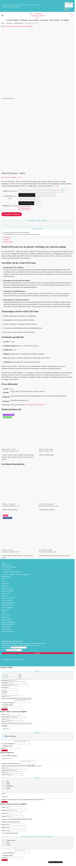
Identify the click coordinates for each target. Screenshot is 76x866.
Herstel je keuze (24, 208)
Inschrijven (37, 653)
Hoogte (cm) (5, 824)
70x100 (22, 190)
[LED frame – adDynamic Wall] (56, 485)
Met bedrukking (11, 736)
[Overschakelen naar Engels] (69, 10)
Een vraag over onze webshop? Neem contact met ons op (15, 5)
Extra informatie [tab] (8, 242)
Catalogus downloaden (7, 591)
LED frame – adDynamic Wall (46, 504)
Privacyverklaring (6, 629)
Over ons (3, 581)
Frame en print (11, 840)
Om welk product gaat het (9, 755)
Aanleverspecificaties (7, 605)
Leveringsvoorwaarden (7, 624)
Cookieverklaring (6, 626)
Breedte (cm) (5, 827)
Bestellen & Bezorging (7, 607)
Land (3, 793)
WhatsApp (10, 786)
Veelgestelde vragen (6, 588)
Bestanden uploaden (6, 619)
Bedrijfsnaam (5, 680)
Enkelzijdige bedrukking (26, 203)
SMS (8, 783)
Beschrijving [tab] (7, 237)
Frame (8, 845)
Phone (3, 748)
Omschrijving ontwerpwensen (10, 763)
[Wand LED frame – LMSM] (56, 531)
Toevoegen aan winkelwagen (11, 214)
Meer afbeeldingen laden (8, 98)
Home (2, 23)
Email (3, 650)
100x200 (53, 190)
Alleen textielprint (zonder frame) (45, 195)
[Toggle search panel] (2, 20)
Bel (8, 781)
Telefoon (4, 721)
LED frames (9, 23)
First (20, 675)
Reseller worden (5, 593)
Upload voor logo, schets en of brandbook (14, 765)
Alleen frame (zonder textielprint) (28, 199)
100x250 (61, 190)
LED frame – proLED (7, 550)
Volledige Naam (6, 647)
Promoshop (68, 6)
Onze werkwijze (5, 614)
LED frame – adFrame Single (46, 449)
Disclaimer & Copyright (7, 631)
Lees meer (56, 186)
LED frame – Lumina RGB (8, 504)
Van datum (5, 687)
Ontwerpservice (5, 617)
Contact (66, 1)
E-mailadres (5, 683)
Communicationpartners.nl (8, 598)
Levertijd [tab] (6, 239)
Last (20, 677)
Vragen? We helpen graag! (55, 862)
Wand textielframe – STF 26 (9, 449)
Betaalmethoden (5, 610)
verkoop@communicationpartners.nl (10, 6)
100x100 (45, 190)
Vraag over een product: (8, 698)
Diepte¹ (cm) (5, 830)
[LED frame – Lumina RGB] (19, 485)
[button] (71, 15)
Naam (3, 714)
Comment (4, 707)
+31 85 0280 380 (34, 5)
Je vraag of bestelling (8, 702)
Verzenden (4, 709)
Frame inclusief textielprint (27, 195)
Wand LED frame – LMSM (45, 550)
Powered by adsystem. (7, 600)
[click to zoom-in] (37, 61)
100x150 (29, 190)
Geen (37, 203)
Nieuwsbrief (69, 3)
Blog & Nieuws (5, 583)
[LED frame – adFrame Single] (56, 430)
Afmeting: (4, 726)
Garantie (3, 612)
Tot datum (4, 692)
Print (8, 842)
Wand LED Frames (18, 23)
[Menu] (4, 15)
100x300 (37, 190)
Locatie (4, 696)
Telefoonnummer (7, 685)
